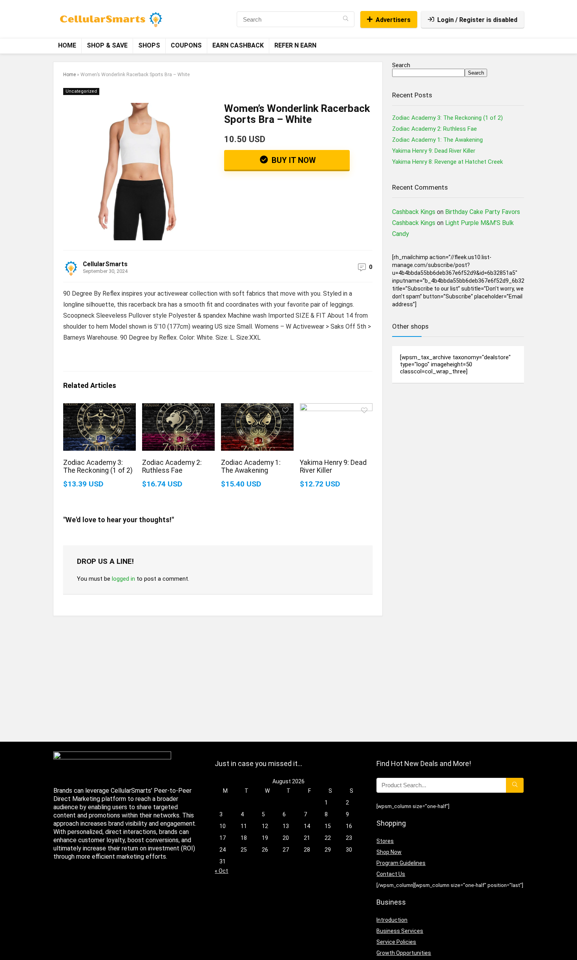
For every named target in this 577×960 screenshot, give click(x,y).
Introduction (391, 920)
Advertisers (393, 20)
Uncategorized (81, 91)
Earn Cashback (238, 45)
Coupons (186, 45)
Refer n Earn (295, 45)
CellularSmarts (105, 264)
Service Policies (396, 942)
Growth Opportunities (403, 953)
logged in (123, 578)
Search (401, 65)
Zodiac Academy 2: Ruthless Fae (172, 466)
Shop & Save (107, 45)
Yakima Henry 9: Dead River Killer (433, 150)
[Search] (345, 19)
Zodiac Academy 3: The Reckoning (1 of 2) (98, 466)
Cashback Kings (413, 212)
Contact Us (390, 874)
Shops (149, 45)
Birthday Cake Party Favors (482, 212)
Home (67, 45)
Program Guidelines (400, 863)
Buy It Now (293, 160)
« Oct (221, 871)
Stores (385, 841)
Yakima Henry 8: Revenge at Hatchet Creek (447, 161)
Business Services (399, 931)
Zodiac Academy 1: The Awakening (251, 466)
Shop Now (389, 852)
